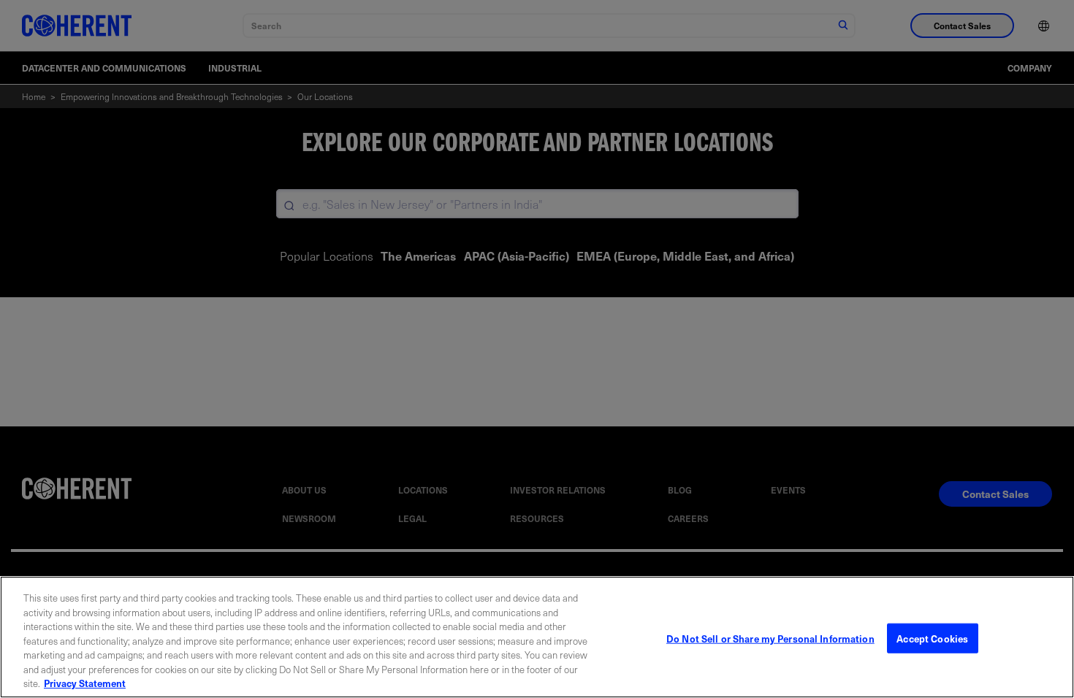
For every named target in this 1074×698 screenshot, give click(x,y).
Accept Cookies (932, 638)
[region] (537, 637)
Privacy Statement (85, 683)
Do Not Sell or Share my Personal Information (770, 638)
